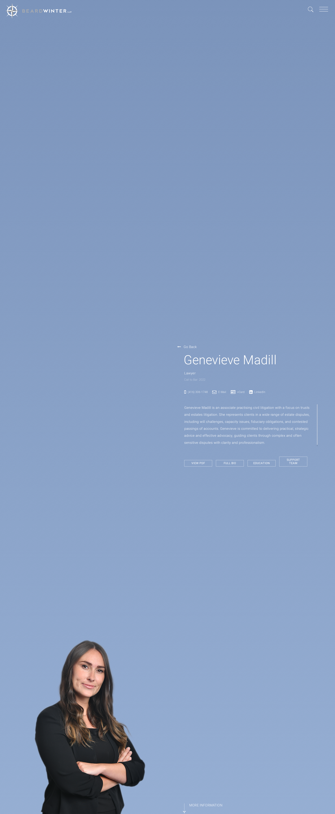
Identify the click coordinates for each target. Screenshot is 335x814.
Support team (293, 461)
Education (261, 463)
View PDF (198, 463)
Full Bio (230, 463)
